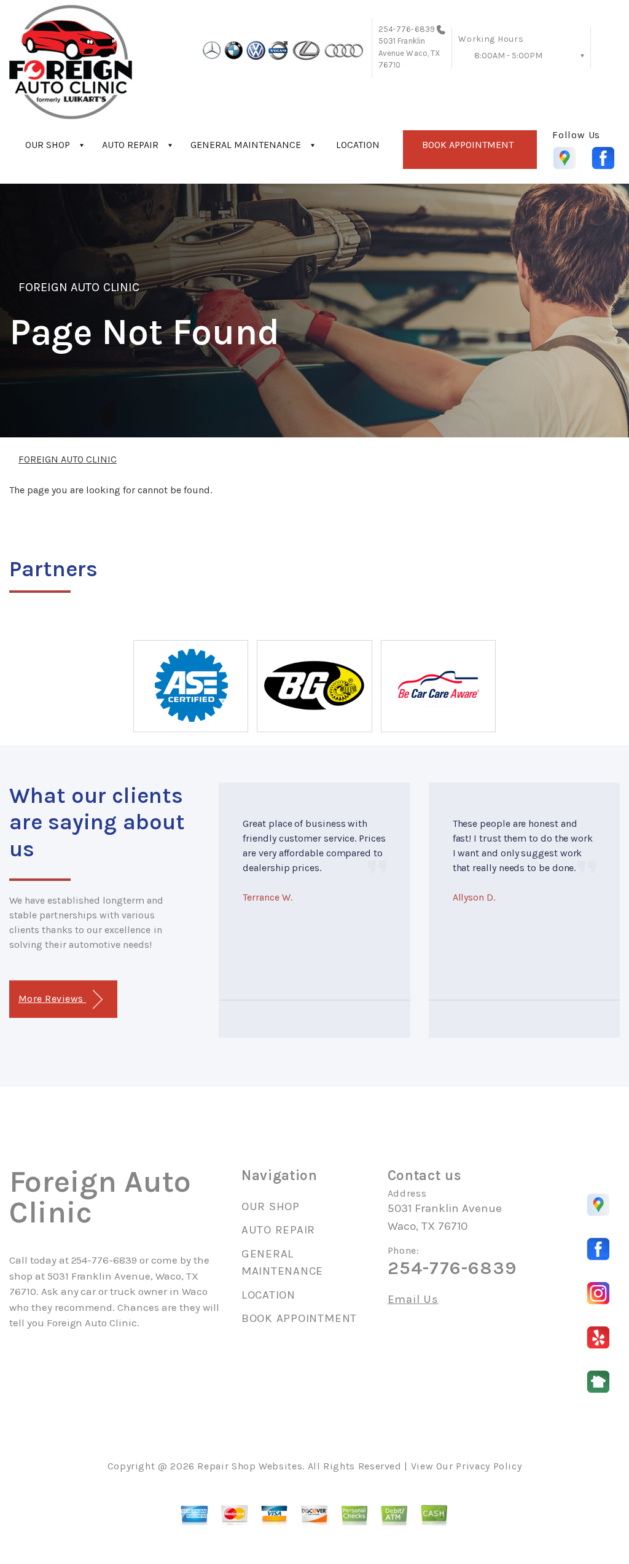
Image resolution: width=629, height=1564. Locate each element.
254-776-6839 (406, 29)
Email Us (413, 1299)
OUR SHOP (47, 145)
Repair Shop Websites (249, 1466)
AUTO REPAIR (130, 145)
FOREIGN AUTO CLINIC (78, 287)
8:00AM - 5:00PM (508, 55)
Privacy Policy (489, 1466)
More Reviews (52, 998)
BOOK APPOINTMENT (468, 145)
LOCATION (358, 145)
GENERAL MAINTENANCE (245, 145)
